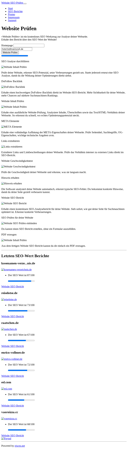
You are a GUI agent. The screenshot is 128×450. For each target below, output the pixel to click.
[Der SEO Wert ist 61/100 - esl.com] (67, 400)
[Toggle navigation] (25, 3)
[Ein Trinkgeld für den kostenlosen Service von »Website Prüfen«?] (6, 438)
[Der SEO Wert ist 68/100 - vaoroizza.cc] (67, 429)
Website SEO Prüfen (12, 2)
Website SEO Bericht (12, 286)
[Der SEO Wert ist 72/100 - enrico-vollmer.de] (67, 370)
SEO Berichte (15, 11)
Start (10, 8)
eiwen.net (20, 445)
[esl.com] (6, 388)
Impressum (14, 17)
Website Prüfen (10, 52)
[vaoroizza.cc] (9, 418)
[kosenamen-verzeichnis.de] (16, 269)
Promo (11, 14)
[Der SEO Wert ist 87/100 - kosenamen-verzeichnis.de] (67, 280)
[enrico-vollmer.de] (11, 359)
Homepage (7, 45)
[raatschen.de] (9, 329)
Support (12, 20)
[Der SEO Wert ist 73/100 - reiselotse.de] (67, 310)
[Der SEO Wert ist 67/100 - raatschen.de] (67, 340)
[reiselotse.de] (9, 299)
